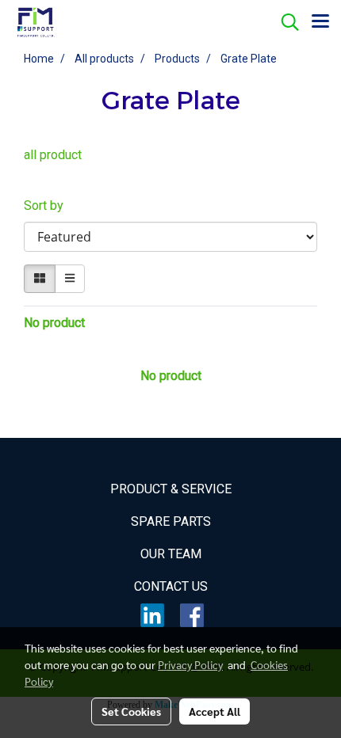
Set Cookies (131, 711)
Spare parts (171, 521)
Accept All (214, 711)
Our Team (170, 553)
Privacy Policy (190, 664)
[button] (285, 22)
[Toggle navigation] (320, 22)
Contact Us (171, 586)
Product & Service (171, 488)
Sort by (48, 205)
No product (54, 322)
